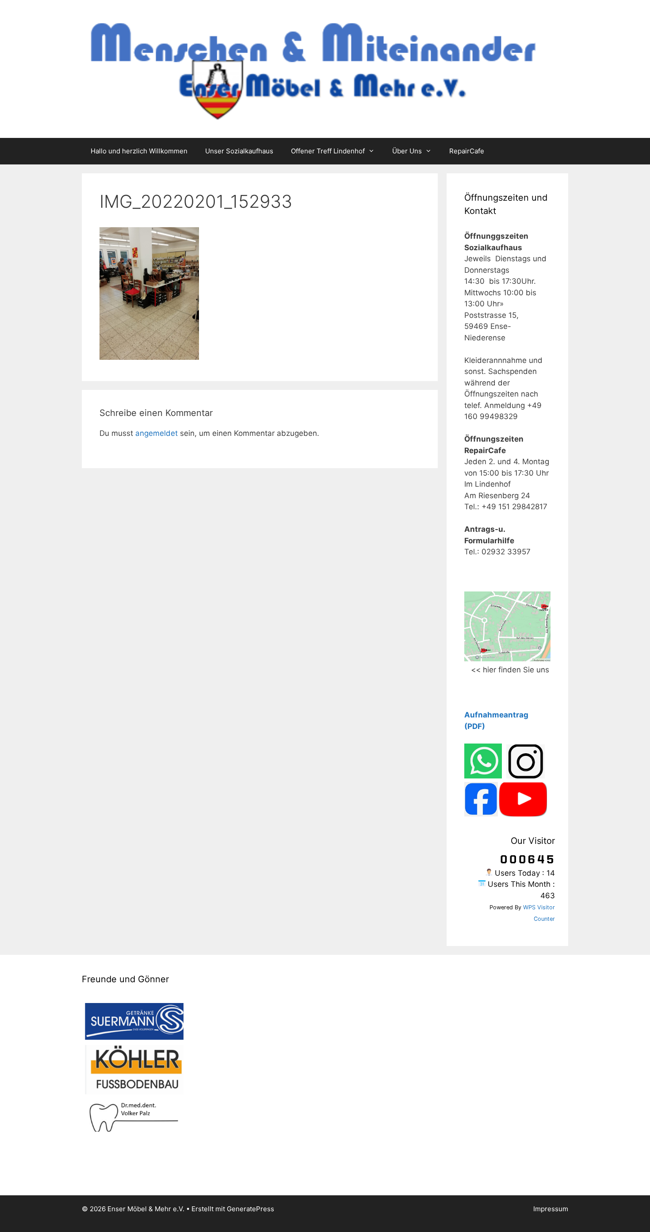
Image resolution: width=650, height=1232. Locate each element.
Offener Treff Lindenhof (328, 151)
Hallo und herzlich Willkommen (139, 151)
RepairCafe (466, 151)
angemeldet (156, 433)
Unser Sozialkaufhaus (239, 151)
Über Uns (407, 151)
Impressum (550, 1209)
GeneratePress (250, 1209)
